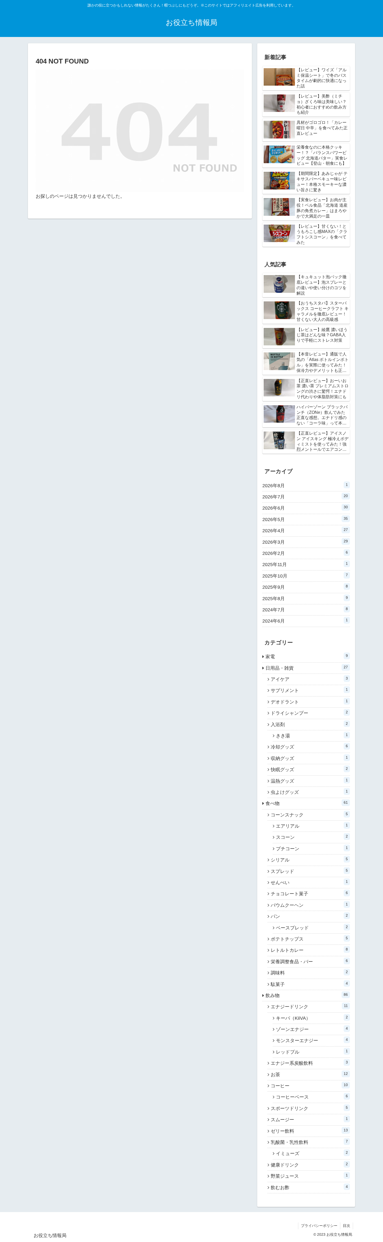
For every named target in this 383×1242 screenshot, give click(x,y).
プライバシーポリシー (319, 1226)
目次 (346, 1226)
